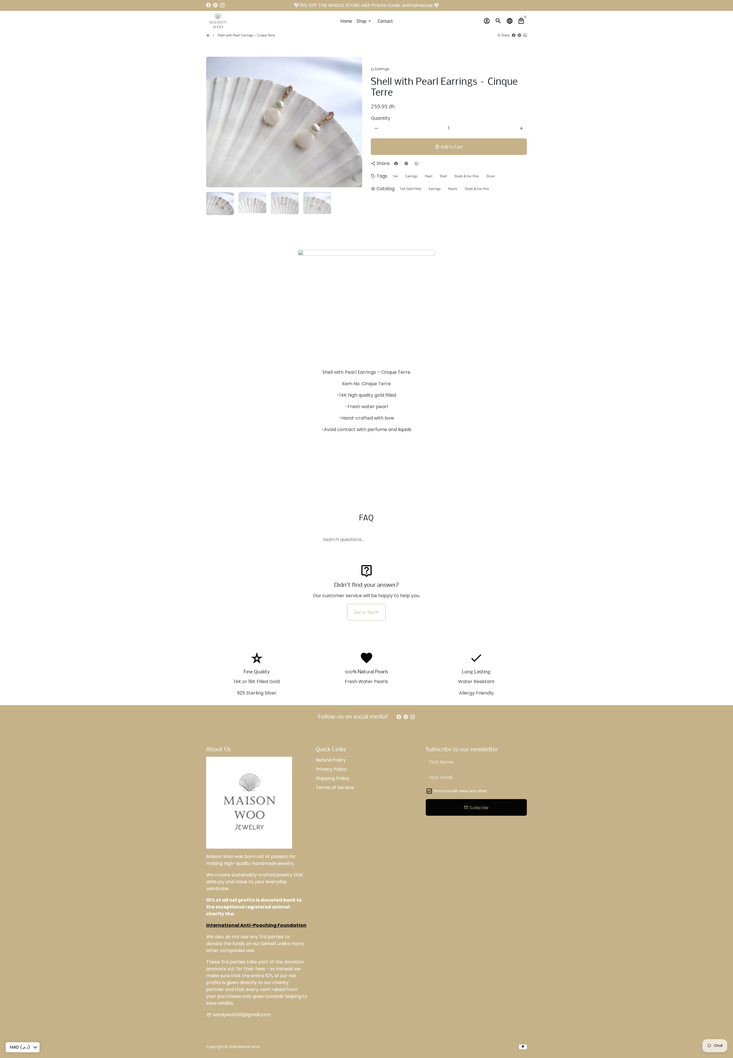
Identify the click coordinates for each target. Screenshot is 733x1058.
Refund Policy (331, 760)
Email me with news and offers (460, 790)
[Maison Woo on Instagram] (222, 5)
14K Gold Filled (410, 188)
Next (354, 122)
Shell (443, 176)
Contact (385, 20)
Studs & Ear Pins (466, 176)
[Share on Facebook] (513, 35)
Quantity (380, 118)
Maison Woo (249, 1046)
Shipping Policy (332, 778)
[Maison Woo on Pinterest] (215, 5)
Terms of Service (335, 787)
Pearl (428, 176)
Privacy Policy (331, 769)
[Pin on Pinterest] (519, 35)
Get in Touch (366, 612)
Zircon (490, 176)
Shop (364, 20)
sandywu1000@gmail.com (239, 1014)
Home (346, 20)
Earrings (380, 68)
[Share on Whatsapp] (525, 35)
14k (395, 176)
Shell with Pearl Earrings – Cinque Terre (246, 35)
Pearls (452, 188)
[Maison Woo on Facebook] (208, 5)
